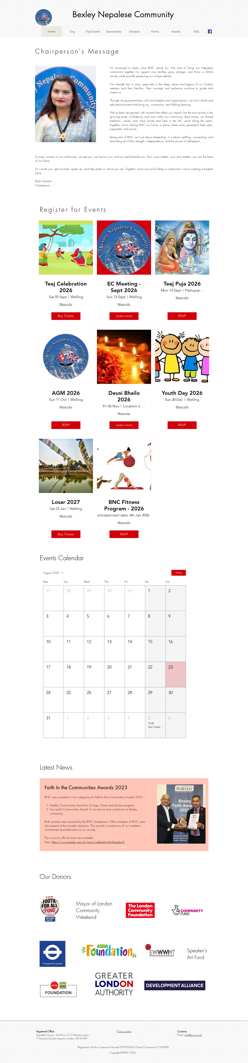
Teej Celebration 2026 (66, 287)
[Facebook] (210, 31)
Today (178, 572)
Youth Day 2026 (182, 393)
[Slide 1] (122, 846)
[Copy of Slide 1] (125, 846)
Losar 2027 (66, 502)
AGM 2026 (66, 393)
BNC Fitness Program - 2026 (124, 505)
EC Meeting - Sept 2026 (124, 287)
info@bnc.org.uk (193, 1035)
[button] (72, 31)
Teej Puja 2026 (182, 283)
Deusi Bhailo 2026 (124, 396)
